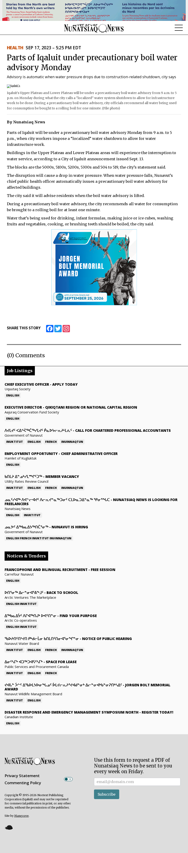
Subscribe (107, 794)
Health (15, 48)
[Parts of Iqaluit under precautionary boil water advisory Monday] (13, 85)
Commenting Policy (23, 782)
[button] (9, 827)
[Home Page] (94, 28)
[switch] (68, 779)
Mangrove (21, 815)
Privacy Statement (22, 775)
